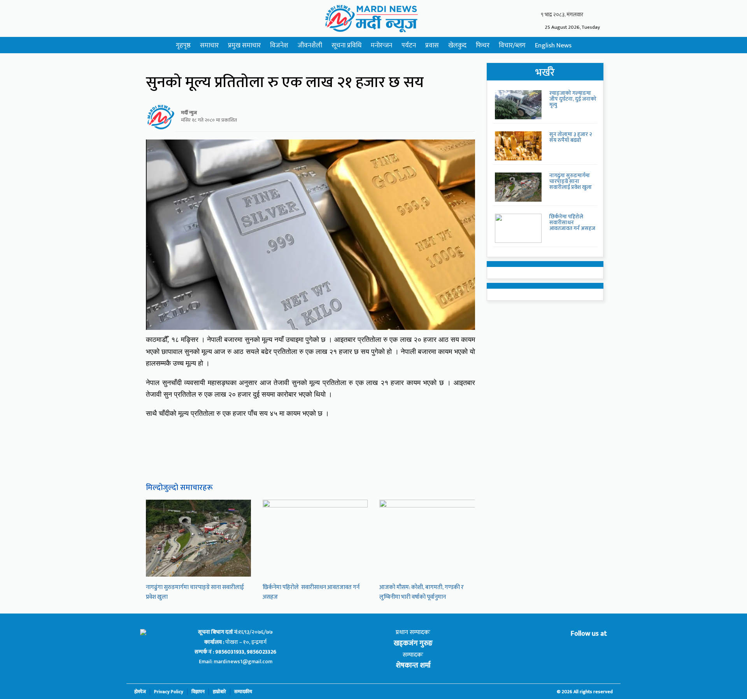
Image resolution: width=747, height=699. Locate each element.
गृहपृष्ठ (183, 45)
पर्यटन (409, 45)
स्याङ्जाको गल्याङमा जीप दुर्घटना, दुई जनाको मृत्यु (572, 99)
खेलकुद (457, 45)
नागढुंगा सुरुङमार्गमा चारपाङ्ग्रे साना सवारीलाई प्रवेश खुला (570, 181)
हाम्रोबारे (219, 692)
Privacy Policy (168, 692)
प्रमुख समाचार (244, 45)
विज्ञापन (198, 692)
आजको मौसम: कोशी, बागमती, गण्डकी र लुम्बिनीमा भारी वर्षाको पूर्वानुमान (421, 592)
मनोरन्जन (381, 45)
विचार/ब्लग (512, 45)
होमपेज (140, 692)
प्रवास (432, 45)
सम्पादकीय (243, 692)
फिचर (482, 45)
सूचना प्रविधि (346, 45)
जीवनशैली (310, 45)
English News (553, 45)
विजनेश (279, 45)
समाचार (209, 45)
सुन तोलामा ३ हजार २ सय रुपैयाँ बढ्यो (570, 137)
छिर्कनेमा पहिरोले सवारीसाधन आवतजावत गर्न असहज (572, 222)
